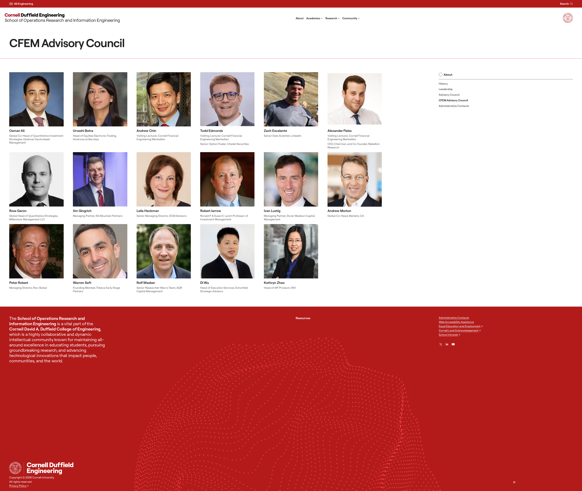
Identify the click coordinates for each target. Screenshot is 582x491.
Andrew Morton (339, 211)
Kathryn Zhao (274, 283)
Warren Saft (82, 283)
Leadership (446, 89)
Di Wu (204, 283)
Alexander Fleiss (340, 131)
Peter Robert (18, 283)
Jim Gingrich (82, 211)
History (443, 83)
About (300, 18)
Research (332, 18)
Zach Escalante (275, 131)
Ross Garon (18, 211)
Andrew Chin (146, 131)
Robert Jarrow (210, 211)
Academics (314, 18)
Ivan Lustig (272, 211)
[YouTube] (453, 344)
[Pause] (514, 482)
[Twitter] (441, 344)
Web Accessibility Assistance (456, 322)
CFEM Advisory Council (453, 100)
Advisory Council (449, 94)
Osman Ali (17, 131)
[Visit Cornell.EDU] (568, 22)
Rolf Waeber (146, 283)
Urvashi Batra (83, 131)
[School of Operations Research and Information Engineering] (298, 468)
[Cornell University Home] (15, 468)
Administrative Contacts (454, 106)
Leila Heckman (148, 211)
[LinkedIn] (447, 344)
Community (351, 18)
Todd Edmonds (211, 131)
